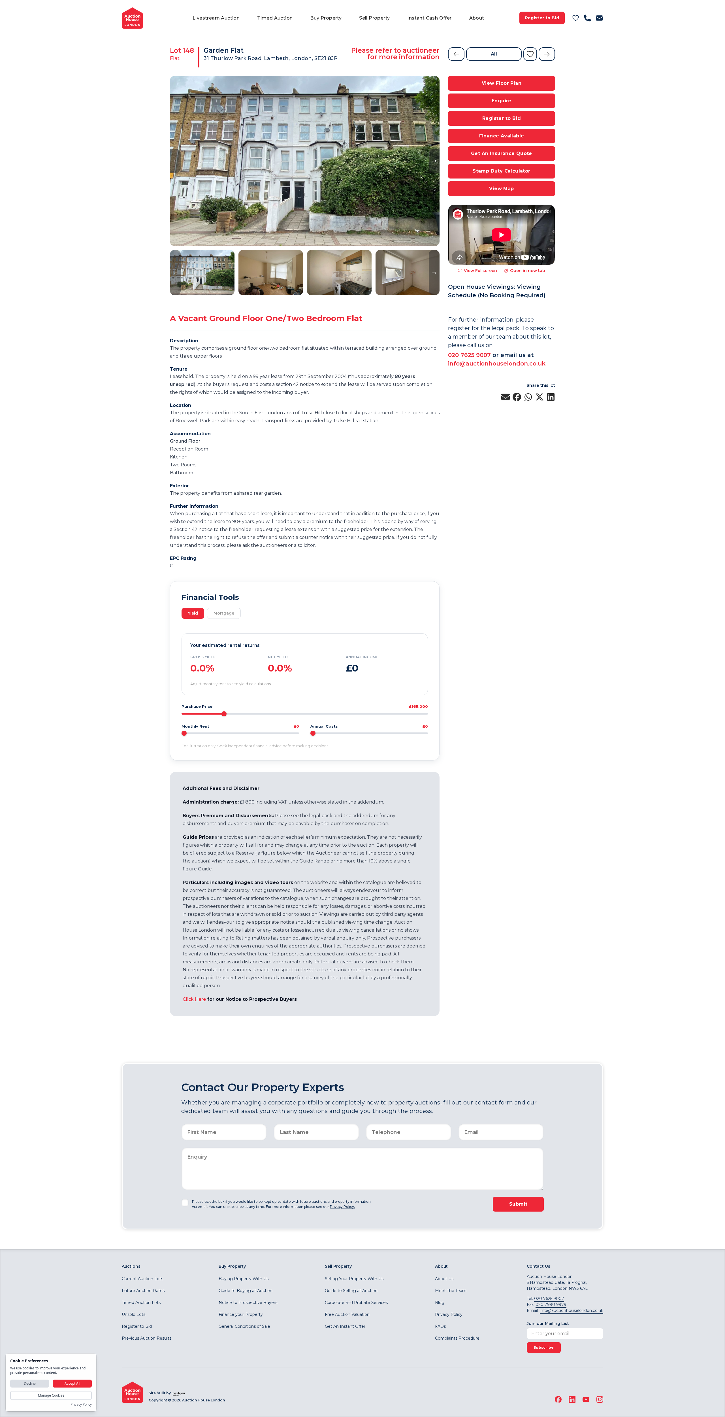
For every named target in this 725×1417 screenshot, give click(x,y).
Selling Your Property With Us (354, 1278)
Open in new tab (527, 270)
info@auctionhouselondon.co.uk (496, 363)
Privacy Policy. (342, 1206)
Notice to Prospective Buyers (248, 1302)
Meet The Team (450, 1290)
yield (193, 613)
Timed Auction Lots (141, 1302)
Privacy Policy (448, 1314)
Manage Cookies (51, 1395)
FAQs (440, 1326)
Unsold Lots (133, 1314)
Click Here (194, 999)
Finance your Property (241, 1314)
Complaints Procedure (457, 1338)
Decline (30, 1383)
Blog (439, 1302)
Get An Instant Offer (345, 1326)
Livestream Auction (216, 18)
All (494, 54)
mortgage (224, 613)
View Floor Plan (501, 83)
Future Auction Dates (143, 1290)
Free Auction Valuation (347, 1314)
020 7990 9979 (551, 1304)
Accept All (72, 1383)
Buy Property (326, 18)
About (476, 18)
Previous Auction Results (146, 1338)
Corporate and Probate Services (356, 1302)
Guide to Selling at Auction (351, 1290)
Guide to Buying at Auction (245, 1290)
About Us (444, 1278)
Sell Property (374, 18)
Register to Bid (542, 17)
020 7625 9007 (469, 355)
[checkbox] (185, 1202)
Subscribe (544, 1347)
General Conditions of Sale (244, 1326)
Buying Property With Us (243, 1278)
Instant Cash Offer (429, 18)
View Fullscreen (480, 270)
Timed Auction (275, 18)
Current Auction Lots (142, 1278)
